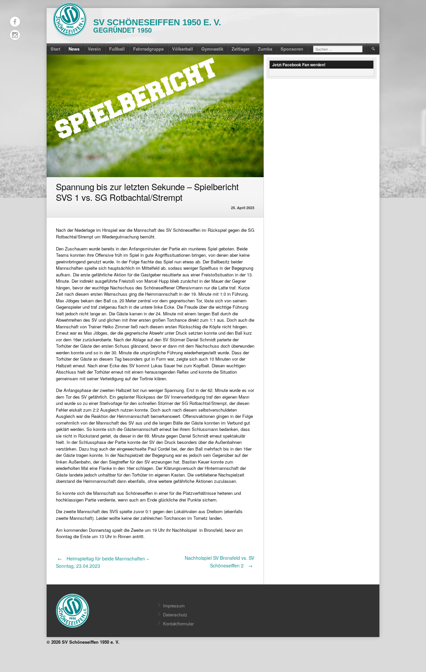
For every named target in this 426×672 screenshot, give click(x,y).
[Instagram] (15, 35)
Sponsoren (292, 49)
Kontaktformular (178, 623)
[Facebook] (15, 22)
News (74, 49)
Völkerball (182, 49)
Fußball (117, 49)
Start (55, 49)
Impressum (174, 605)
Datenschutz (175, 614)
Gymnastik (212, 49)
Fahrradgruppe (148, 49)
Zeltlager (241, 49)
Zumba (265, 49)
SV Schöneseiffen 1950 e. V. (157, 22)
